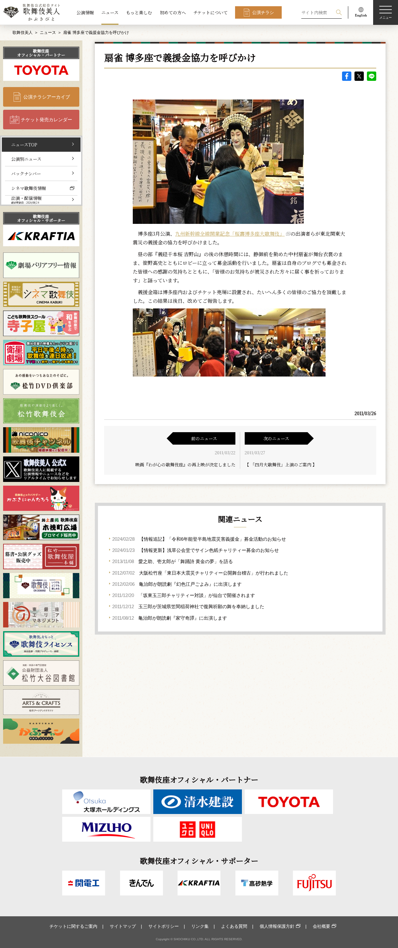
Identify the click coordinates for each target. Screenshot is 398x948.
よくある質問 (234, 926)
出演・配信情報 (26, 200)
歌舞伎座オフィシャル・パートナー (41, 53)
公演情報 (85, 12)
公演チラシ (263, 12)
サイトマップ (123, 926)
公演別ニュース (26, 159)
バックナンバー (26, 173)
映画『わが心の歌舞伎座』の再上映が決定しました (185, 464)
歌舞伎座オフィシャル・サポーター (41, 218)
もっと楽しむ (139, 12)
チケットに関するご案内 (73, 926)
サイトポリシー (163, 926)
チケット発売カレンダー (46, 119)
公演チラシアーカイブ (46, 96)
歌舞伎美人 (22, 32)
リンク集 (200, 926)
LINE (371, 76)
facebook (346, 76)
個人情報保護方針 (277, 926)
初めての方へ (173, 12)
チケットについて (210, 12)
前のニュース (204, 438)
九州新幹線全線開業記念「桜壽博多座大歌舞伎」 (230, 233)
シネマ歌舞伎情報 (28, 188)
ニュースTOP (24, 144)
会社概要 (321, 926)
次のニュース (276, 438)
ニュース (109, 12)
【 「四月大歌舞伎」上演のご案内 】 (281, 464)
